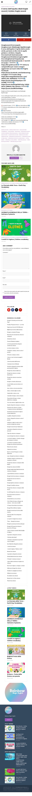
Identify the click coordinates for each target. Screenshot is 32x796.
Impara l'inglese (5, 183)
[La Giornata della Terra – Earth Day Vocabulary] (16, 595)
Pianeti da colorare (11, 580)
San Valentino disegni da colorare (14, 544)
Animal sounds (4, 6)
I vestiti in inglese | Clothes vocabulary (15, 239)
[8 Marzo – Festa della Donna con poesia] (16, 668)
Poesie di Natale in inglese (13, 341)
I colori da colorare (11, 546)
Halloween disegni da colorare (14, 568)
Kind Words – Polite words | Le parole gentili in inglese (21, 727)
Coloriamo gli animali (11, 537)
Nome (4, 271)
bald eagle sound (25, 131)
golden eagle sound (13, 134)
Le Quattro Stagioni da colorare (14, 518)
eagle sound (4, 134)
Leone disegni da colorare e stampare (15, 436)
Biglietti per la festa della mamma (14, 329)
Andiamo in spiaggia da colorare (14, 570)
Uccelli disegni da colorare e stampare (16, 492)
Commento (5, 252)
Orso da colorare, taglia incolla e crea (15, 402)
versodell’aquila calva (15, 141)
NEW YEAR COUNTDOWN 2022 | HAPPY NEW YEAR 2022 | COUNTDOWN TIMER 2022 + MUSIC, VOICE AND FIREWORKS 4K (21, 759)
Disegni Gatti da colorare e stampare (15, 476)
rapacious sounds (23, 134)
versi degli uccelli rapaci (11, 139)
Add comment (12, 13)
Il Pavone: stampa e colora (13, 354)
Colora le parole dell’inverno (13, 361)
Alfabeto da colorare (12, 573)
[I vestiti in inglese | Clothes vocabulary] (16, 632)
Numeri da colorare (11, 551)
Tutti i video (12, 6)
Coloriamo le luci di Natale (13, 364)
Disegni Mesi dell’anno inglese (14, 508)
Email (4, 277)
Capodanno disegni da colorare (14, 534)
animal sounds (4, 129)
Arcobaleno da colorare (12, 575)
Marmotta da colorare (12, 446)
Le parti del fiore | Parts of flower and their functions (21, 771)
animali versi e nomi (14, 129)
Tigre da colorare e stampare (13, 433)
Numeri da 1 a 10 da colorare (13, 578)
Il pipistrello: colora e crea (13, 393)
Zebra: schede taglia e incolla (14, 390)
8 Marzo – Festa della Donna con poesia (14, 675)
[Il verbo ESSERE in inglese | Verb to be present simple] (10, 746)
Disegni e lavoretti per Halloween (15, 426)
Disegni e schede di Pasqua (13, 332)
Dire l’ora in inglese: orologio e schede (16, 565)
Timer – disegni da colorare (13, 521)
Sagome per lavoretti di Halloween (15, 327)
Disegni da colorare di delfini (13, 467)
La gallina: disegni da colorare (14, 415)
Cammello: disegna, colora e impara (15, 395)
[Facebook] (12, 310)
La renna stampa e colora (13, 348)
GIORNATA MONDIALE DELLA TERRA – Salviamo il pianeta (14, 213)
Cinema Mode (25, 35)
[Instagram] (16, 310)
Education (3, 210)
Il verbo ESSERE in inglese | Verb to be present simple (21, 745)
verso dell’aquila (22, 139)
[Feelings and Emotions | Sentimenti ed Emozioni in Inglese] (10, 736)
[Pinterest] (20, 310)
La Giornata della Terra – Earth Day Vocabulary (13, 186)
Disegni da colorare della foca (14, 370)
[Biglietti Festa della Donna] (16, 650)
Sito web (5, 284)
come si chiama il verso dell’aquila (9, 133)
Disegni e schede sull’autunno (14, 381)
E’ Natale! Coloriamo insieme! (14, 559)
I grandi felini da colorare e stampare (15, 473)
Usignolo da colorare (12, 449)
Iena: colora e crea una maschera (14, 388)
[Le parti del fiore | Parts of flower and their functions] (10, 772)
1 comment (18, 766)
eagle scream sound (23, 133)
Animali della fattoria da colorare (14, 556)
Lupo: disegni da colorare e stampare (15, 456)
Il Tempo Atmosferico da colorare (15, 505)
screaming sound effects (15, 136)
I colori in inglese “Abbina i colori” (14, 549)
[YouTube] (8, 310)
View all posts (14, 157)
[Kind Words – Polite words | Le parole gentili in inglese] (10, 728)
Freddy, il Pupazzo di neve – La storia (15, 324)
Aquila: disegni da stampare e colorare (16, 405)
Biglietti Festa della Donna (14, 657)
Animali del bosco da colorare (14, 498)
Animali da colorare (11, 338)
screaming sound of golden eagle (16, 138)
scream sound (4, 136)
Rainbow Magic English (21, 787)
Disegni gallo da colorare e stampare (15, 482)
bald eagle (17, 131)
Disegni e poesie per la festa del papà (15, 523)
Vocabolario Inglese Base (21, 183)
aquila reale (11, 131)
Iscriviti (8, 719)
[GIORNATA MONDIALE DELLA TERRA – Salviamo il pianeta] (16, 612)
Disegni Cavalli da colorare (13, 485)
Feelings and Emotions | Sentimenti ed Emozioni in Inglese (21, 736)
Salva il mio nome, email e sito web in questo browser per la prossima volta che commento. (16, 292)
